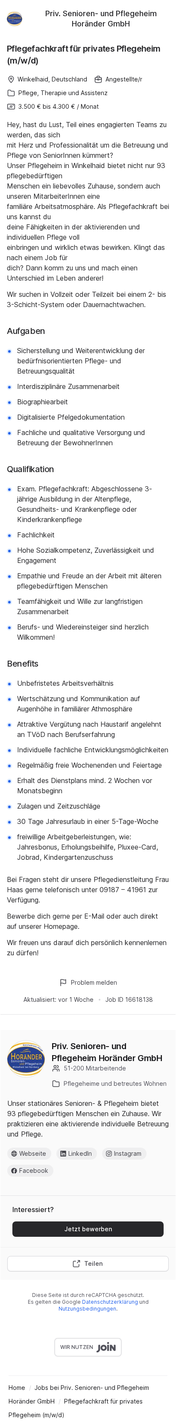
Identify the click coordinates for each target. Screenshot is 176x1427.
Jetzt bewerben (88, 1229)
